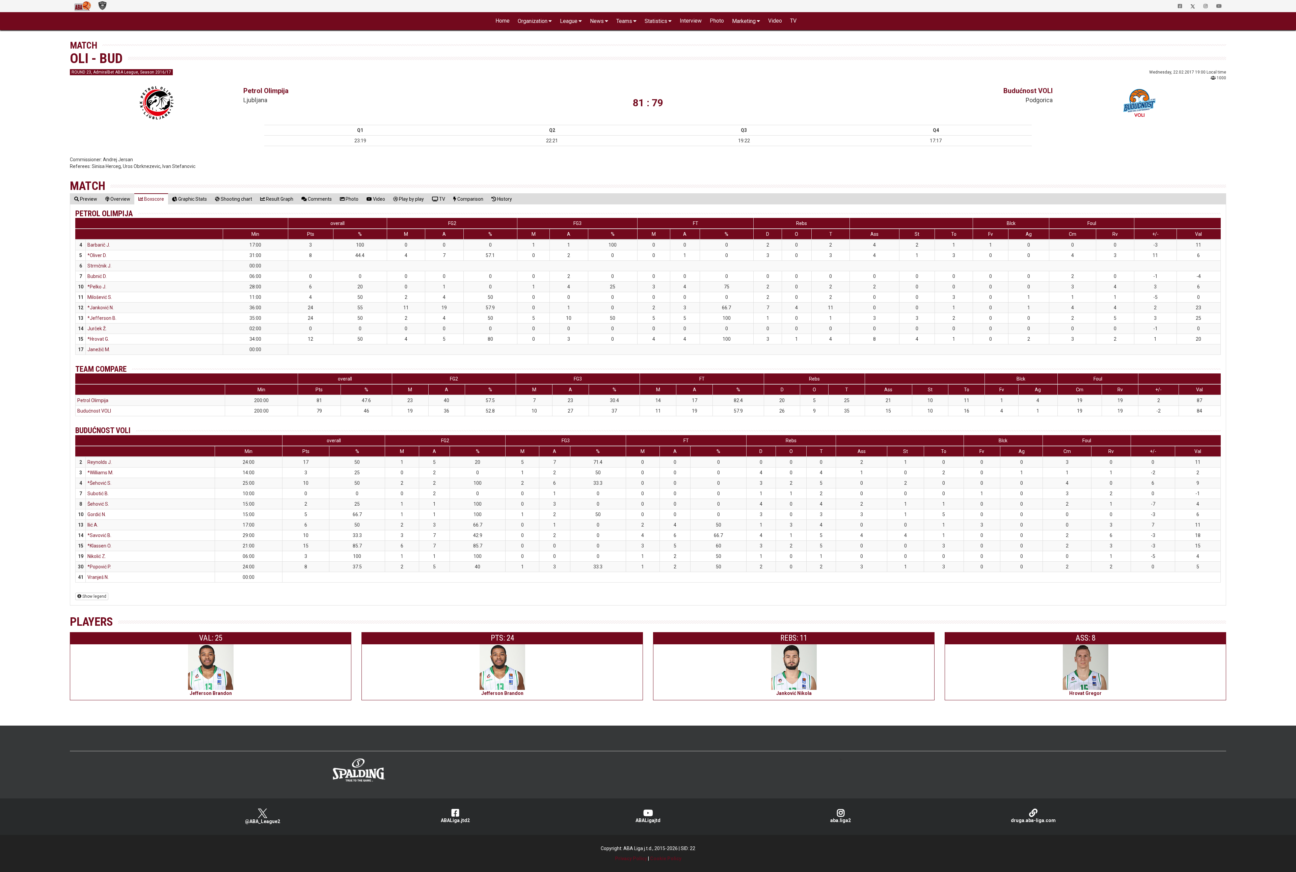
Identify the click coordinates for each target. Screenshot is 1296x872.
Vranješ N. (98, 577)
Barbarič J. (98, 245)
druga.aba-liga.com (1033, 820)
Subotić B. (98, 493)
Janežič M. (98, 349)
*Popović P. (99, 566)
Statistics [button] (656, 21)
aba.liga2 (840, 820)
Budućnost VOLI (1028, 91)
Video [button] (775, 21)
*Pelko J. (96, 286)
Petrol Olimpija (266, 91)
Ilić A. (92, 525)
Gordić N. (96, 514)
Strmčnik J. (99, 266)
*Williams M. (100, 472)
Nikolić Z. (96, 556)
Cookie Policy (665, 858)
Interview (691, 21)
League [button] (568, 21)
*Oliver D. (97, 255)
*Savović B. (99, 535)
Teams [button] (624, 21)
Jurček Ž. (97, 328)
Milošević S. (99, 297)
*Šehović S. (99, 483)
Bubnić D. (97, 276)
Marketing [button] (744, 21)
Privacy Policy (631, 858)
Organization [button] (532, 21)
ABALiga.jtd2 (455, 820)
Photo (717, 21)
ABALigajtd (648, 820)
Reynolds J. (99, 462)
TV (793, 21)
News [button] (597, 21)
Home (502, 21)
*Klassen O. (99, 545)
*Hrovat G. (98, 339)
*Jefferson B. (101, 318)
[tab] (85, 199)
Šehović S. (98, 504)
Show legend (93, 596)
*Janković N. (100, 307)
